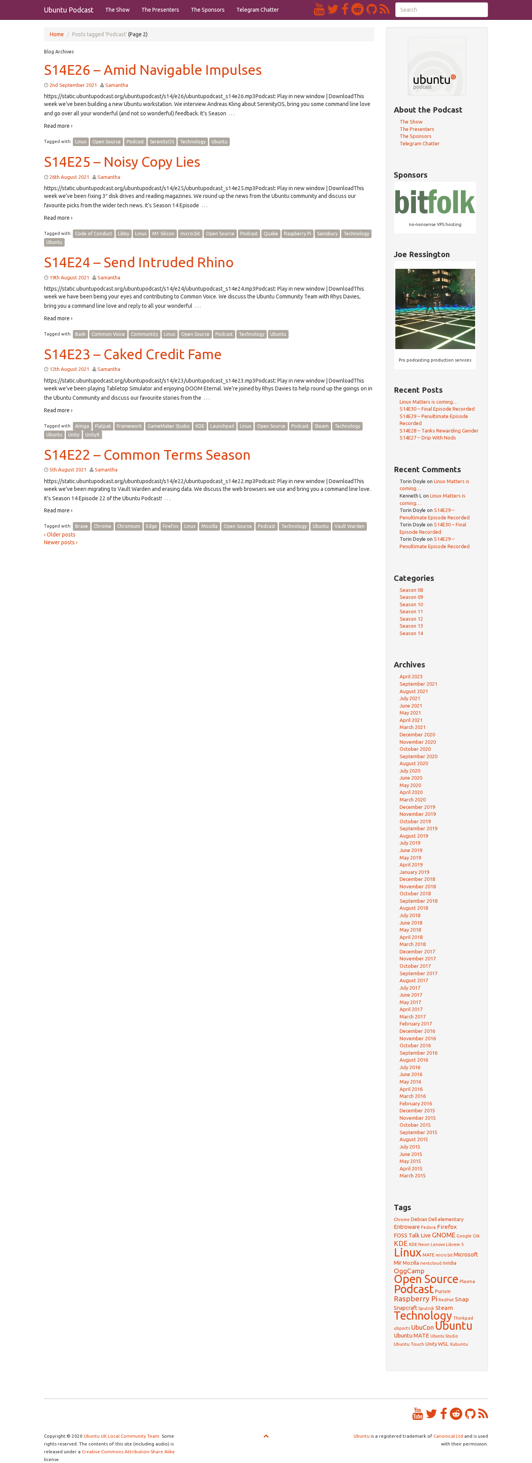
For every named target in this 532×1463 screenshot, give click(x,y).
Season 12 (411, 618)
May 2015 (410, 1161)
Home (57, 34)
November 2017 (418, 958)
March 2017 (413, 1016)
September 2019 (418, 828)
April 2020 (411, 792)
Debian (419, 1219)
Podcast (135, 141)
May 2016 (410, 1081)
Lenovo (438, 1244)
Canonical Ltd (448, 1435)
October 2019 (415, 821)
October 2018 (415, 893)
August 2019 (414, 835)
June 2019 (411, 850)
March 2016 (413, 1096)
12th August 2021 (69, 369)
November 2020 (418, 742)
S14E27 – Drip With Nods (428, 437)
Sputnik (426, 1308)
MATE (429, 1254)
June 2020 (411, 777)
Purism (443, 1291)
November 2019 (418, 814)
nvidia (449, 1262)
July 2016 (410, 1067)
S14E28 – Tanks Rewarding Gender (439, 430)
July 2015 (410, 1146)
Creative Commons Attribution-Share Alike (128, 1451)
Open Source (106, 141)
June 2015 (411, 1154)
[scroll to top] (266, 1436)
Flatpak (103, 426)
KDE (200, 426)
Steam (322, 426)
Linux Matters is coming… (429, 401)
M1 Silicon (163, 233)
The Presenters (160, 10)
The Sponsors (208, 10)
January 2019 (414, 872)
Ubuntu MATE (411, 1335)
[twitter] (334, 9)
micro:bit (190, 233)
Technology (193, 141)
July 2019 (410, 842)
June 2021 (411, 705)
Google (464, 1235)
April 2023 (411, 676)
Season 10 (411, 604)
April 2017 (411, 1009)
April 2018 (411, 937)
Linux (80, 141)
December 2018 (417, 879)
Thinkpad (463, 1317)
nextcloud (431, 1262)
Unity (73, 434)
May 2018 (410, 929)
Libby (123, 233)
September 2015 (418, 1132)
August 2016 (414, 1059)
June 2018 (411, 922)
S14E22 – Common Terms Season (147, 454)
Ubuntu (219, 141)
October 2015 (415, 1125)
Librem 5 (454, 1244)
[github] (373, 9)
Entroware (407, 1227)
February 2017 (416, 1023)
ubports (402, 1328)
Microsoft (466, 1254)
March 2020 (413, 799)
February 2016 (416, 1103)
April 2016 (411, 1089)
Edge (151, 526)
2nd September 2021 (73, 85)
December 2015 (417, 1110)
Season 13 (411, 625)
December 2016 (417, 1031)
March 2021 (413, 727)
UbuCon (422, 1327)
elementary (450, 1219)
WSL (443, 1344)
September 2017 (418, 973)
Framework (129, 426)
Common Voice (108, 334)
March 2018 (413, 944)
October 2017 (415, 966)
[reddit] (358, 9)
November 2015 (418, 1118)
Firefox (170, 526)
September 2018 (418, 901)
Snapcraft (405, 1308)
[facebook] (346, 9)
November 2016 (418, 1038)
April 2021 (411, 720)
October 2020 (415, 749)
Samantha (116, 85)
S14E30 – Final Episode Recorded (437, 408)
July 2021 (410, 698)
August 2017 (414, 980)
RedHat (446, 1299)
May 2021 (410, 712)
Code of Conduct (93, 233)
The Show (117, 10)
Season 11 (411, 611)
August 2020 (414, 763)
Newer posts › (61, 542)
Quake (271, 233)
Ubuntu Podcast (68, 10)
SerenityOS (162, 141)
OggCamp (409, 1270)
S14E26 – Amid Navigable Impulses (153, 70)
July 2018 (410, 915)
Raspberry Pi (297, 233)
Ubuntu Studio (444, 1336)
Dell (432, 1219)
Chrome (102, 526)
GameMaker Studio (169, 426)
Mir (398, 1262)
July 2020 (410, 770)
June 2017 (411, 994)
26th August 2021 (69, 177)
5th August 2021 (67, 469)
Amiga (82, 426)
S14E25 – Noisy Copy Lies (122, 161)
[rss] (384, 9)
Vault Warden (350, 526)
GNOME (443, 1235)
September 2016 (418, 1052)
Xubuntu (459, 1344)
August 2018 (414, 908)
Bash (80, 334)
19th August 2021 (69, 277)
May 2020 (410, 785)
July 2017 (410, 987)
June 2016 (411, 1074)
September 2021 (418, 683)
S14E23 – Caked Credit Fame (133, 354)
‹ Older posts (60, 534)
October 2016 (415, 1045)
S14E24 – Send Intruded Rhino (139, 262)
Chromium (128, 526)
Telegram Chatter (257, 10)
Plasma (467, 1281)
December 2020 (417, 734)
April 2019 (411, 864)
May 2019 (410, 857)
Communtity (144, 334)
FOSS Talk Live (412, 1235)
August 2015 (414, 1139)
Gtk (476, 1236)
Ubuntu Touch (409, 1344)
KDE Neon (419, 1244)
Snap (462, 1298)
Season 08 (411, 590)
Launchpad (222, 426)
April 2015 (411, 1168)
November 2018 (418, 886)
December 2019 (417, 807)
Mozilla (209, 526)
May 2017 (410, 1002)
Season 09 (411, 597)
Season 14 (411, 633)
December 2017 (417, 951)
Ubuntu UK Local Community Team (121, 1435)
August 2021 (414, 691)
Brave (81, 526)
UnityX (92, 434)
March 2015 (413, 1175)
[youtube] (320, 9)
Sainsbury (327, 233)
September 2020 (418, 756)
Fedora (428, 1227)
